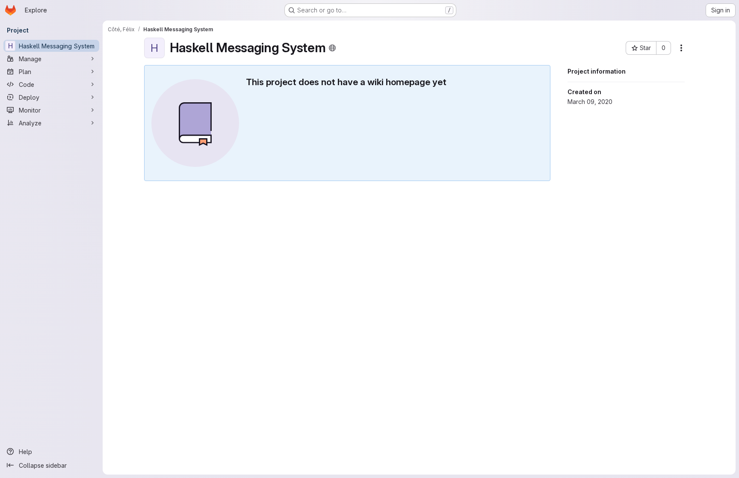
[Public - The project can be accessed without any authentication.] (332, 48)
